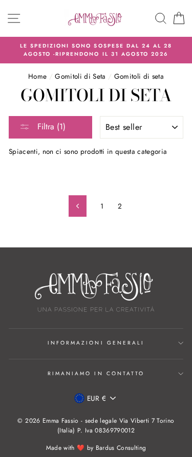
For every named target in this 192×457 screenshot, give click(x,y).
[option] (96, 50)
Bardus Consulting (121, 447)
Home (37, 76)
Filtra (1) (50, 126)
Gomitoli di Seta (80, 76)
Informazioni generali (96, 343)
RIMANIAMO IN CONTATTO (96, 373)
